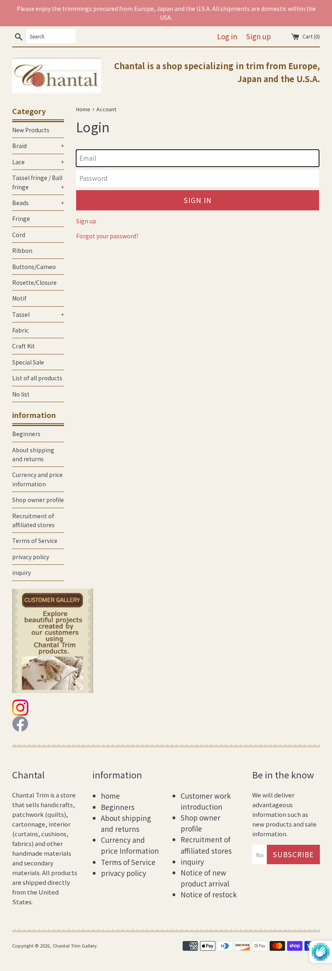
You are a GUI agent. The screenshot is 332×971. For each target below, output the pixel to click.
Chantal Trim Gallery (75, 945)
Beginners (26, 434)
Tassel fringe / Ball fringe (38, 182)
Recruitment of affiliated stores (33, 520)
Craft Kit (23, 346)
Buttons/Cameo (34, 267)
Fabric (20, 330)
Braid (38, 146)
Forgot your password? (107, 236)
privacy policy (30, 557)
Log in (227, 36)
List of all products (37, 378)
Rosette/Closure (34, 282)
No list (21, 394)
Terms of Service (34, 540)
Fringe (21, 218)
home (110, 796)
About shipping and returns (33, 454)
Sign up (258, 36)
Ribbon (22, 250)
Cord (18, 235)
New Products (30, 130)
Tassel (38, 314)
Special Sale (28, 362)
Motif (19, 298)
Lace (38, 162)
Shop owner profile (38, 500)
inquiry (21, 572)
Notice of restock (209, 894)
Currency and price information (37, 479)
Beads (38, 203)
